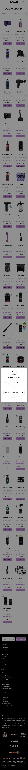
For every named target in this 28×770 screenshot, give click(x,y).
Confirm (14, 398)
